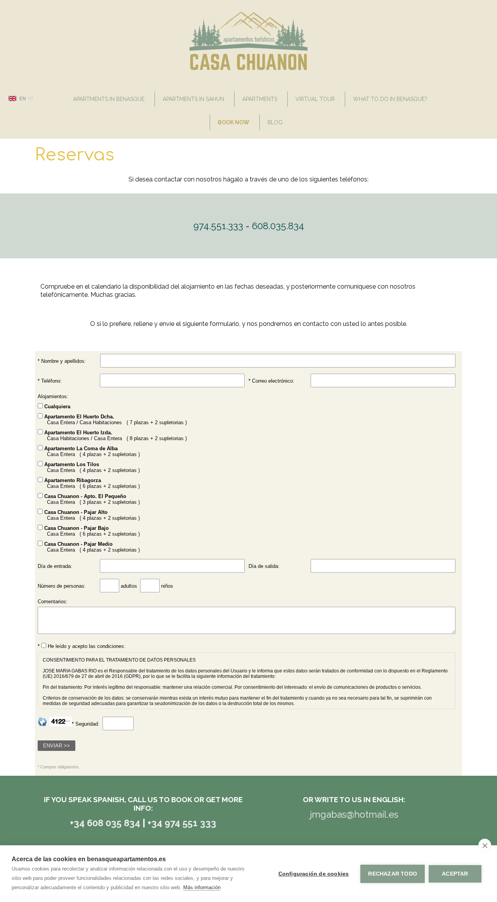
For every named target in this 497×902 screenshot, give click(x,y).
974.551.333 (218, 226)
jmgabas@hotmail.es (354, 814)
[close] (484, 845)
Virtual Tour (315, 99)
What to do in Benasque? (390, 99)
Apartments (259, 99)
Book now (233, 122)
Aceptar (455, 874)
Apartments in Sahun (193, 99)
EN (22, 98)
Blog (275, 122)
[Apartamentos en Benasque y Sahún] (248, 68)
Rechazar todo (392, 874)
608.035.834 (278, 226)
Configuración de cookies (313, 874)
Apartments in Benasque (108, 99)
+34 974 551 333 (182, 823)
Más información (202, 887)
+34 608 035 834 (106, 823)
